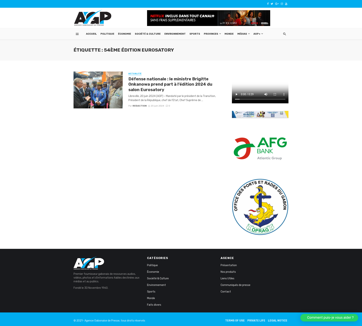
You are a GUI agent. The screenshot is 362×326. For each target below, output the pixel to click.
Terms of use (235, 320)
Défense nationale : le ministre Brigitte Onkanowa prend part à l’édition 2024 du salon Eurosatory (170, 84)
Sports (194, 33)
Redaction (140, 105)
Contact (226, 291)
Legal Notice (277, 320)
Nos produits (228, 271)
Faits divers (154, 304)
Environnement (175, 33)
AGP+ (256, 33)
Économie (124, 33)
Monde (229, 33)
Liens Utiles (227, 278)
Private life (256, 320)
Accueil (91, 33)
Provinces (211, 33)
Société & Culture (148, 33)
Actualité (135, 73)
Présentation (229, 265)
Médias (242, 33)
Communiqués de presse (235, 285)
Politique (107, 33)
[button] (329, 317)
